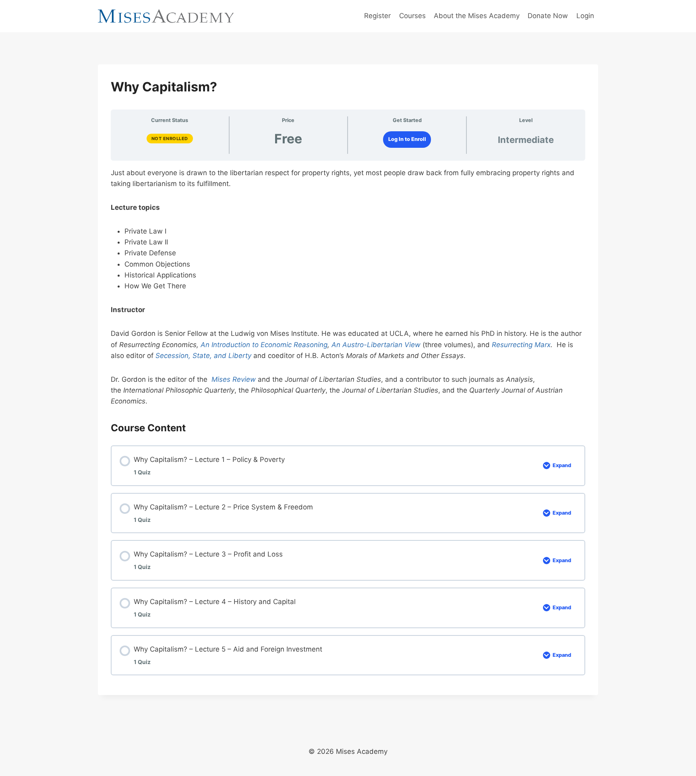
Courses (412, 16)
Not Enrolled (169, 138)
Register (377, 16)
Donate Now (548, 16)
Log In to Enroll (407, 139)
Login (585, 16)
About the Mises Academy (477, 16)
